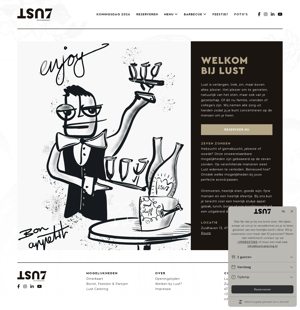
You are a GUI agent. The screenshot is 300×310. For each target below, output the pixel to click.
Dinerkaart (94, 279)
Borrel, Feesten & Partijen (107, 284)
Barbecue (193, 14)
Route (206, 233)
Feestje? (220, 14)
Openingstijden (167, 279)
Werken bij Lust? (168, 284)
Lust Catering (97, 289)
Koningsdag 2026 (113, 14)
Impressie (163, 289)
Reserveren (147, 14)
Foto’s (241, 14)
